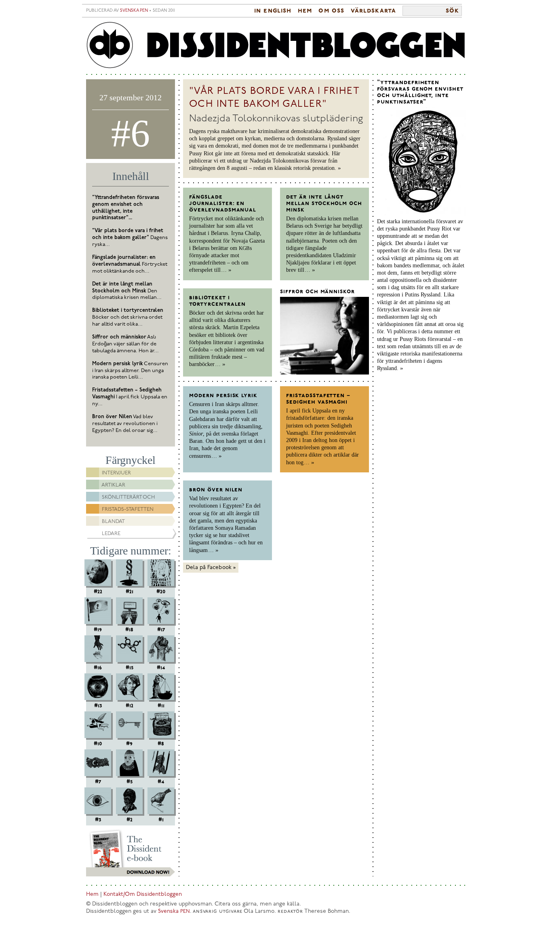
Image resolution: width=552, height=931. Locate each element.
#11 (161, 705)
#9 (129, 744)
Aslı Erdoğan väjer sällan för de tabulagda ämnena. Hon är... (125, 343)
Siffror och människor (317, 291)
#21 (129, 591)
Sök (452, 11)
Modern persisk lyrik (223, 395)
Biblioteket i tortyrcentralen (217, 300)
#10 (98, 744)
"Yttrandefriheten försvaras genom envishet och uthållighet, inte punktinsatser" (420, 92)
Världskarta (373, 11)
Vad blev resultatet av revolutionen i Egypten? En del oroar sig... (125, 423)
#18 (129, 629)
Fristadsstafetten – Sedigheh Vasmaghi (318, 398)
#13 (98, 705)
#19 (98, 629)
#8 (161, 744)
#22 (98, 591)
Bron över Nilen (215, 490)
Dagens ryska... (130, 237)
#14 (161, 667)
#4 (161, 782)
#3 (98, 820)
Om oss (331, 11)
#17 (161, 629)
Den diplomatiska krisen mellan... (127, 290)
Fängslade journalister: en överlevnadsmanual (222, 203)
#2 (129, 820)
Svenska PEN (134, 10)
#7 (98, 782)
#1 (161, 820)
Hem (305, 11)
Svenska (174, 911)
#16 (98, 667)
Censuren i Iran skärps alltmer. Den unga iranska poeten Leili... (130, 370)
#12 (129, 705)
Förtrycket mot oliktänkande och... (129, 264)
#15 (129, 667)
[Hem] (276, 45)
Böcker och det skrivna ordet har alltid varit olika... (127, 317)
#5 (129, 782)
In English (272, 11)
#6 (130, 133)
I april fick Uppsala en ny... (129, 396)
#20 (160, 591)
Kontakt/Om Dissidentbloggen (142, 894)
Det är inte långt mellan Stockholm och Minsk (324, 203)
